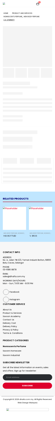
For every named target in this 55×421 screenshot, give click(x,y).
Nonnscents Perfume (14, 346)
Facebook (6, 292)
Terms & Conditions (13, 333)
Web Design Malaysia (27, 402)
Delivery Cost (9, 323)
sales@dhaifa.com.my (14, 276)
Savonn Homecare (12, 350)
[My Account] (32, 3)
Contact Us (8, 319)
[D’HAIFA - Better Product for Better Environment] (7, 3)
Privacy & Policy (10, 329)
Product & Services (12, 313)
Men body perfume (10, 233)
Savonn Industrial (11, 355)
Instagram (6, 299)
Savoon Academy (11, 316)
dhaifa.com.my (26, 399)
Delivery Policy (10, 326)
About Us (7, 309)
